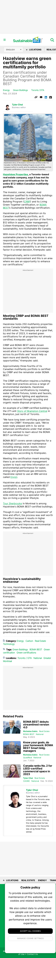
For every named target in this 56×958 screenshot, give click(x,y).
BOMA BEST (36, 649)
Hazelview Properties (15, 174)
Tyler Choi (17, 104)
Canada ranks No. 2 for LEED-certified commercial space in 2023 (37, 770)
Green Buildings (20, 90)
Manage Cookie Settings (30, 938)
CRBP (27, 201)
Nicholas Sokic (30, 731)
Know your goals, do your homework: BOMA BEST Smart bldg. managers (38, 746)
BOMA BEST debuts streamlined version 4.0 (36, 724)
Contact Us (32, 954)
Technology (9, 644)
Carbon (29, 640)
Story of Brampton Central (32, 411)
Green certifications (26, 652)
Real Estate (40, 640)
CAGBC (26, 781)
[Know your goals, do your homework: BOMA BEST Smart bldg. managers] (12, 747)
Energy (6, 90)
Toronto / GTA (37, 90)
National (37, 658)
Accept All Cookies (30, 931)
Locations (35, 49)
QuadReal (27, 757)
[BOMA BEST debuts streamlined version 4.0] (12, 727)
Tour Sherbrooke (12, 503)
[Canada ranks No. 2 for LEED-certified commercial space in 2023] (12, 771)
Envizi (13, 477)
